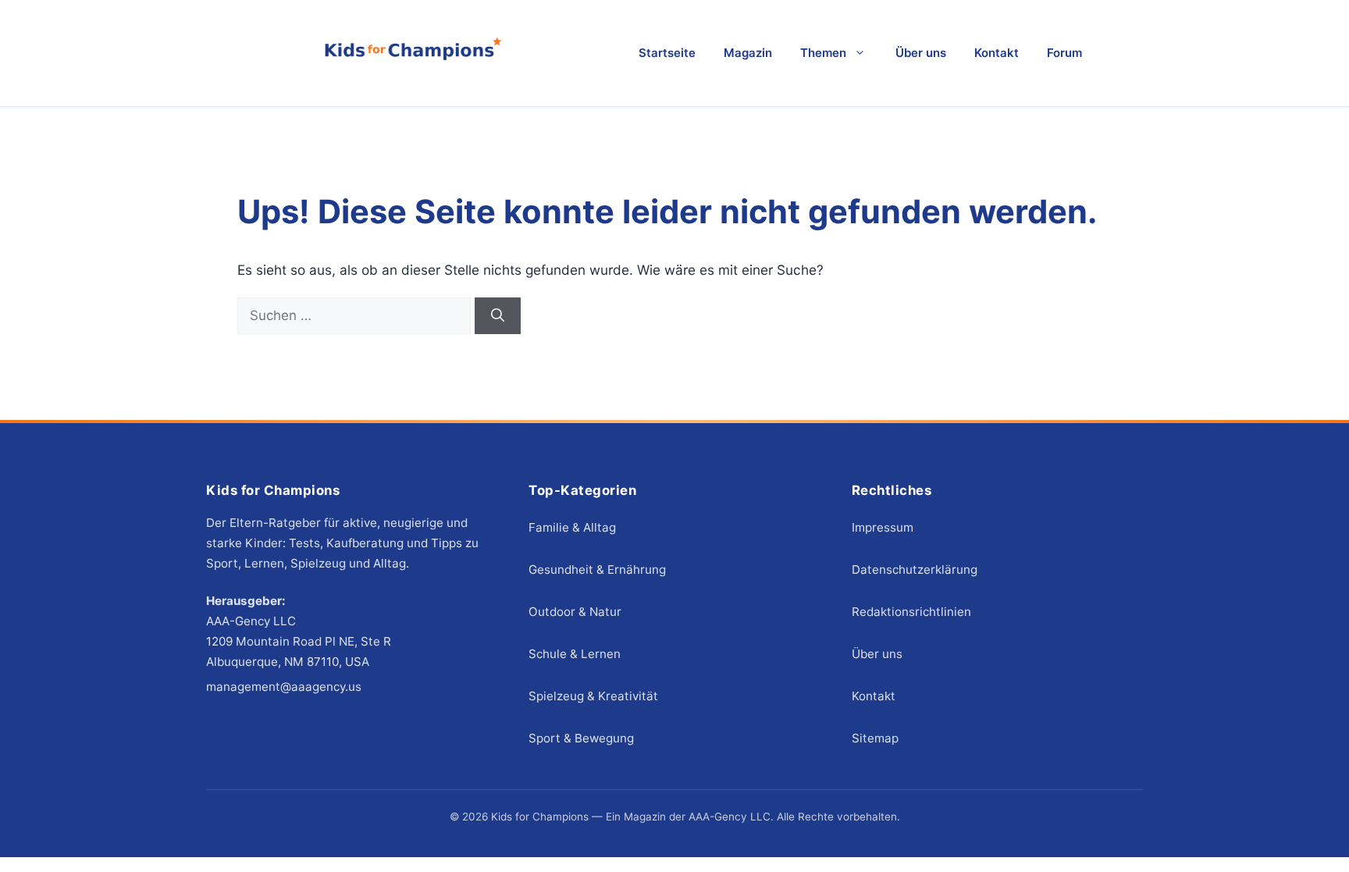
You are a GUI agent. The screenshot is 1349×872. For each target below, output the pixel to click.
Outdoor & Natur (575, 611)
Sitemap (875, 738)
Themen (823, 52)
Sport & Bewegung (581, 738)
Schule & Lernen (575, 653)
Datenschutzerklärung (914, 569)
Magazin (748, 52)
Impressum (882, 527)
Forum (1064, 52)
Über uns (920, 52)
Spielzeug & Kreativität (593, 696)
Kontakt (996, 52)
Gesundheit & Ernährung (597, 569)
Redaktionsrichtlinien (911, 611)
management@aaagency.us (283, 686)
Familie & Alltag (572, 527)
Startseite (667, 52)
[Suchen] (498, 316)
